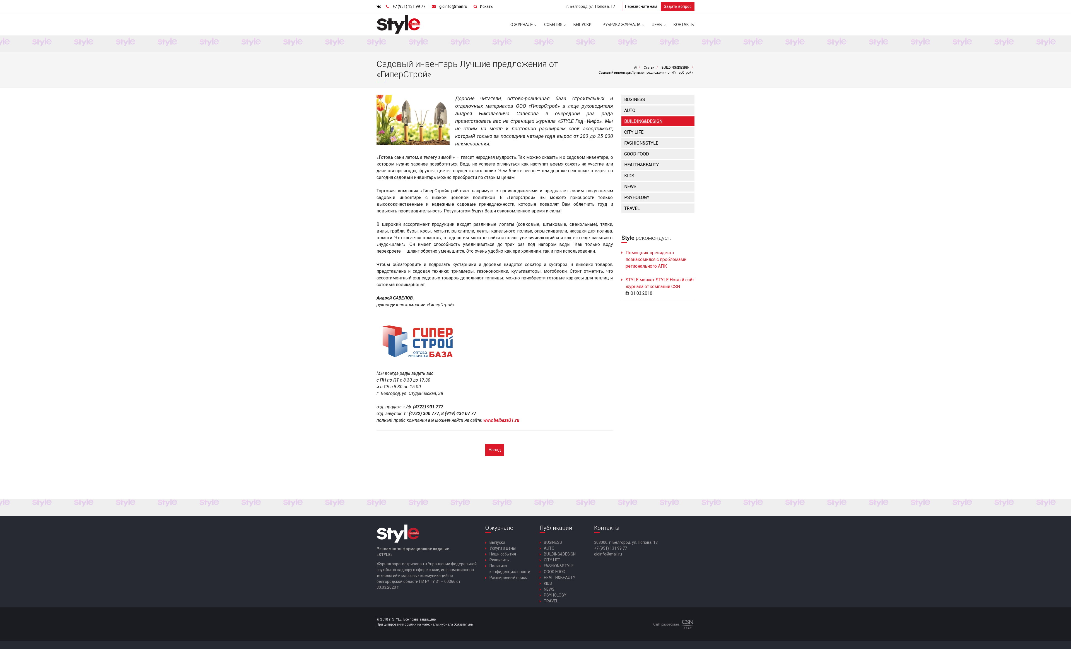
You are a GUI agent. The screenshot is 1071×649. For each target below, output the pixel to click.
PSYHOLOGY (636, 197)
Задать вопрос (677, 6)
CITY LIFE (633, 132)
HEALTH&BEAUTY (641, 164)
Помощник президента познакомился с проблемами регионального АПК (656, 259)
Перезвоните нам (641, 6)
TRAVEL (632, 208)
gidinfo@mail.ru (453, 6)
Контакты (684, 24)
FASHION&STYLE (641, 143)
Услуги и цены (502, 548)
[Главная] (635, 68)
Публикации (556, 528)
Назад (494, 449)
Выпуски (582, 24)
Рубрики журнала (622, 24)
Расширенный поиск (508, 577)
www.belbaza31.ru (501, 420)
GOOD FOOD (636, 154)
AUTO (629, 110)
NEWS (630, 186)
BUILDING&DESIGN (643, 121)
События (553, 24)
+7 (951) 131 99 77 (408, 6)
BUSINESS (634, 99)
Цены (657, 24)
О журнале (521, 24)
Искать (486, 6)
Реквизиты (499, 560)
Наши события (502, 554)
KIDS (629, 175)
